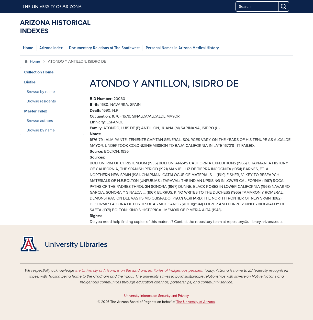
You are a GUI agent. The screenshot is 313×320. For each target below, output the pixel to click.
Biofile (29, 82)
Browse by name (40, 91)
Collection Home (39, 72)
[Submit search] (284, 6)
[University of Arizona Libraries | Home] (63, 244)
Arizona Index (51, 48)
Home (28, 48)
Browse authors (39, 120)
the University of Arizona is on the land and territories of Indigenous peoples (138, 270)
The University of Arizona (195, 302)
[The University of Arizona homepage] (52, 6)
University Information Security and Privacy (156, 296)
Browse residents (41, 101)
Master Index (35, 111)
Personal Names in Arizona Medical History (182, 48)
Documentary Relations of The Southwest (104, 48)
